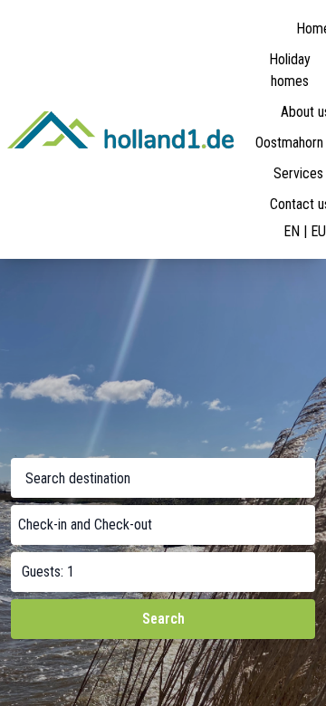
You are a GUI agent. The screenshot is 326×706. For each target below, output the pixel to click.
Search (163, 618)
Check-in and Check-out (85, 524)
